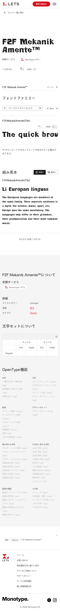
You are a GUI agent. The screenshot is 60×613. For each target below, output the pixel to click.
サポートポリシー (24, 576)
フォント (15, 539)
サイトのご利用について (27, 571)
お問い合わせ (22, 560)
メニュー (50, 87)
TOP (6, 539)
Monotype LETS (17, 287)
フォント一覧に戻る (15, 13)
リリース (20, 555)
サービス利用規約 (24, 581)
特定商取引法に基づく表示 (28, 565)
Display (33, 313)
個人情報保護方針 (24, 586)
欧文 (32, 308)
